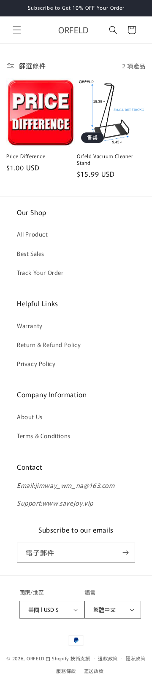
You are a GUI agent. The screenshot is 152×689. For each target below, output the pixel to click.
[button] (17, 30)
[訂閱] (125, 553)
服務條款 (66, 670)
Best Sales (30, 253)
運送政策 (94, 670)
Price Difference (26, 156)
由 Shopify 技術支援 (68, 657)
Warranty (30, 325)
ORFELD (35, 657)
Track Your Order (40, 272)
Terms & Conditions (44, 435)
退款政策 (108, 658)
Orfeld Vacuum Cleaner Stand (105, 159)
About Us (30, 416)
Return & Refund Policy (49, 344)
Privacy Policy (36, 363)
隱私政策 (136, 658)
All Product (32, 234)
